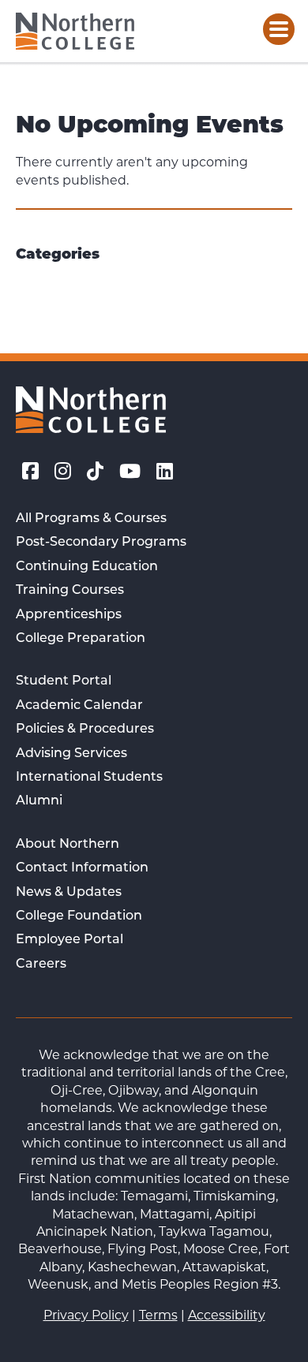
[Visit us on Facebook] (30, 471)
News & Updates (69, 892)
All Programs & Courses (91, 519)
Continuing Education (87, 567)
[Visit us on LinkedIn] (164, 471)
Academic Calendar (79, 706)
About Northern (67, 844)
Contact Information (82, 868)
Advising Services (71, 754)
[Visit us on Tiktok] (95, 471)
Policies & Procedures (85, 729)
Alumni (39, 801)
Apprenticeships (69, 615)
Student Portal (63, 681)
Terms (158, 1315)
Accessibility (226, 1315)
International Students (89, 777)
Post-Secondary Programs (101, 542)
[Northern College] (75, 31)
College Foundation (79, 916)
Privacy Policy (86, 1315)
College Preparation (80, 638)
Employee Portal (69, 940)
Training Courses (70, 590)
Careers (41, 964)
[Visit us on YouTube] (130, 471)
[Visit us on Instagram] (62, 471)
